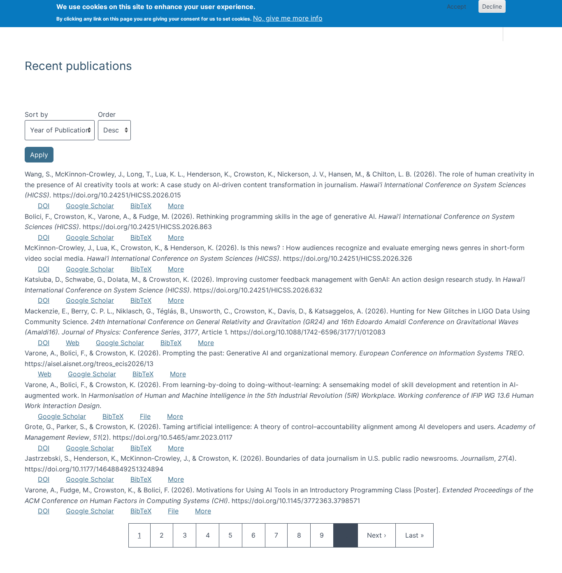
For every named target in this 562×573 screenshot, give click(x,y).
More (176, 206)
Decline (492, 6)
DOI (43, 206)
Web (72, 343)
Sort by (36, 114)
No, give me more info (288, 18)
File (145, 416)
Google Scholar (90, 206)
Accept (456, 6)
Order (107, 114)
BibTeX (140, 206)
